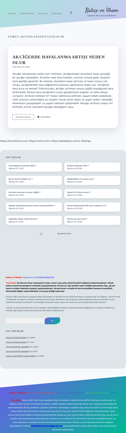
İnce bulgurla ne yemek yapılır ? (22, 165)
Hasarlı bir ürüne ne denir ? (79, 192)
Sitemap (86, 140)
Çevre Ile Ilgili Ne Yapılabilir (17, 347)
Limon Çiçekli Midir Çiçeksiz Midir (20, 356)
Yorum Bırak (45, 117)
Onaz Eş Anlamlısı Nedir (16, 337)
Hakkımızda (56, 13)
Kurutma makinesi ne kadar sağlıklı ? (25, 192)
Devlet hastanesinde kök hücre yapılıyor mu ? (87, 205)
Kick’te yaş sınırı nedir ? (77, 219)
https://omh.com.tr (40, 140)
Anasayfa (12, 13)
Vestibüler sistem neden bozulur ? (23, 219)
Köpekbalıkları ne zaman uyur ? (80, 179)
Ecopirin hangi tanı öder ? (78, 165)
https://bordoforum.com (14, 140)
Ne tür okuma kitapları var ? (21, 179)
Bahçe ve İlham (101, 10)
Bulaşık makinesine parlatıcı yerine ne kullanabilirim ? (32, 205)
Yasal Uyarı (42, 13)
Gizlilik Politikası (27, 13)
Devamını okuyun (25, 118)
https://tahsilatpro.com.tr (65, 140)
